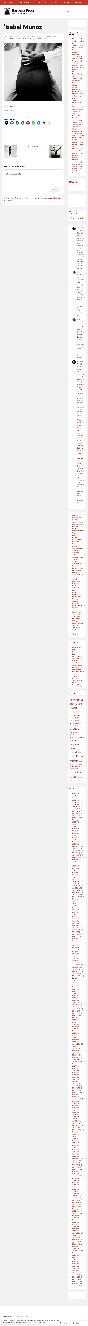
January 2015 (76, 1176)
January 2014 (76, 1213)
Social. (66, 2)
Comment (54, 189)
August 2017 (76, 1081)
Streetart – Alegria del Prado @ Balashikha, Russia (80, 382)
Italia (80, 735)
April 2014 (75, 1204)
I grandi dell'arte (77, 548)
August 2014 (76, 1196)
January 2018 (76, 1061)
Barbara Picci (23, 10)
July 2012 (75, 1272)
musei (81, 761)
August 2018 (76, 1044)
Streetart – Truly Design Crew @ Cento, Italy (77, 61)
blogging (77, 717)
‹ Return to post (33, 146)
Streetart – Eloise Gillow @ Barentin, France (78, 47)
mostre (76, 737)
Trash (74, 632)
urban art (76, 776)
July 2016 (75, 1121)
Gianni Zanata (76, 656)
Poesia (74, 590)
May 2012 (75, 1277)
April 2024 (75, 815)
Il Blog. (55, 2)
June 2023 (75, 850)
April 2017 (75, 1090)
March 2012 (76, 1281)
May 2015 (75, 1165)
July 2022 (75, 888)
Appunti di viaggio (78, 522)
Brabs (74, 528)
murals (74, 760)
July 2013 (75, 1235)
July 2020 (75, 967)
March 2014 (76, 1207)
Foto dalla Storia (77, 539)
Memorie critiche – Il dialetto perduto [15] (78, 41)
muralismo (76, 756)
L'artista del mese (77, 568)
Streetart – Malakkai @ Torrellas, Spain (77, 54)
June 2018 (75, 1048)
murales (74, 744)
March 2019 (76, 1015)
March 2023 (76, 857)
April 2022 (75, 894)
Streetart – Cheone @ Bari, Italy (77, 103)
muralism (75, 752)
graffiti (74, 729)
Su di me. (78, 2)
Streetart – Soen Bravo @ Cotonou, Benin (78, 67)
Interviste (75, 561)
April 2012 (75, 1279)
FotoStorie (75, 546)
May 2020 (75, 971)
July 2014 (75, 1198)
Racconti (75, 603)
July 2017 (75, 1083)
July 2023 (75, 848)
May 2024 (75, 813)
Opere (74, 586)
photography (73, 766)
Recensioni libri (77, 605)
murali (73, 748)
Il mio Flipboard (77, 665)
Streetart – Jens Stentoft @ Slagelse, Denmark (80, 332)
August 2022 (76, 886)
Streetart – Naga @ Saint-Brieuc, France (77, 96)
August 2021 (76, 925)
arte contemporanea (77, 704)
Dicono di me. (41, 2)
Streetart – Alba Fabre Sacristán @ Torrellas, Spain (78, 131)
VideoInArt (75, 634)
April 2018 (75, 1053)
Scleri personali (77, 614)
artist (78, 715)
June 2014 (75, 1200)
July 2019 (75, 1006)
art (72, 700)
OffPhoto (75, 676)
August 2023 (76, 846)
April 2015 (75, 1167)
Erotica (74, 537)
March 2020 (76, 976)
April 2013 (75, 1242)
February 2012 (77, 1283)
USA (71, 780)
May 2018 (75, 1050)
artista (72, 717)
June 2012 (75, 1275)
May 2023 (75, 853)
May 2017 (75, 1088)
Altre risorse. (24, 2)
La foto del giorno (77, 570)
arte (77, 700)
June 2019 (75, 1009)
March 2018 (76, 1055)
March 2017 (76, 1092)
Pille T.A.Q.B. (76, 678)
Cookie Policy (42, 1322)
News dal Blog (76, 581)
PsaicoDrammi (76, 597)
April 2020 (75, 974)
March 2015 (76, 1169)
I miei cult (75, 550)
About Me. (8, 2)
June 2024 (75, 811)
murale (73, 740)
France (72, 725)
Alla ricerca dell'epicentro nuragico (76, 517)
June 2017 (75, 1086)
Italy (71, 737)
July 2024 (75, 809)
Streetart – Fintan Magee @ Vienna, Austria (77, 144)
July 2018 (75, 1046)
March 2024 (76, 817)
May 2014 (75, 1202)
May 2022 (75, 892)
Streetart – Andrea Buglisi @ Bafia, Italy (78, 74)
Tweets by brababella (76, 218)
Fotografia (75, 542)
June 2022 (75, 890)
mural (81, 737)
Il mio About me (77, 663)
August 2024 (76, 806)
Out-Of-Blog (76, 588)
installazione (74, 735)
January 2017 (76, 1099)
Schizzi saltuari (76, 612)
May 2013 (75, 1239)
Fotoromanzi (76, 544)
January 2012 (76, 1286)
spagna (72, 768)
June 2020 (75, 969)
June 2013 (75, 1237)
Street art (75, 625)
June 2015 (75, 1163)
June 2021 (75, 930)
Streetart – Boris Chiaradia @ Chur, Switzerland (77, 109)
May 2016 (75, 1125)
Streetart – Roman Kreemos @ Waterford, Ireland (80, 238)
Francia (77, 725)
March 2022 (76, 897)
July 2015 (75, 1160)
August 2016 (76, 1119)
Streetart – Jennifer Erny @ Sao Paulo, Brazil (77, 162)
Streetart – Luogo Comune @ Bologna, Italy (77, 155)
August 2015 (76, 1158)
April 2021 (75, 934)
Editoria (74, 535)
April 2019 (75, 1013)
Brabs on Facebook (73, 182)
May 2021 (75, 932)
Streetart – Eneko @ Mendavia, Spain (77, 80)
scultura (79, 766)
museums (72, 764)
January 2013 (76, 1251)
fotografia (77, 723)
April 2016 (75, 1127)
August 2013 (76, 1233)
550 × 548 (34, 36)
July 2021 (75, 927)
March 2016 (76, 1130)
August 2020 (76, 965)
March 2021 (76, 936)
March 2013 (76, 1244)
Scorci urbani (76, 616)
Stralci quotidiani (77, 623)
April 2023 (75, 855)
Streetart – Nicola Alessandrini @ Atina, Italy (77, 124)
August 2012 (76, 1270)
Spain (77, 768)
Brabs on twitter (73, 212)
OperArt (75, 583)
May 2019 (75, 1011)
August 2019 (76, 1004)
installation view (74, 732)
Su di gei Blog (76, 685)
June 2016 (75, 1123)
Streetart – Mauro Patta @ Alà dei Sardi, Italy (78, 138)
